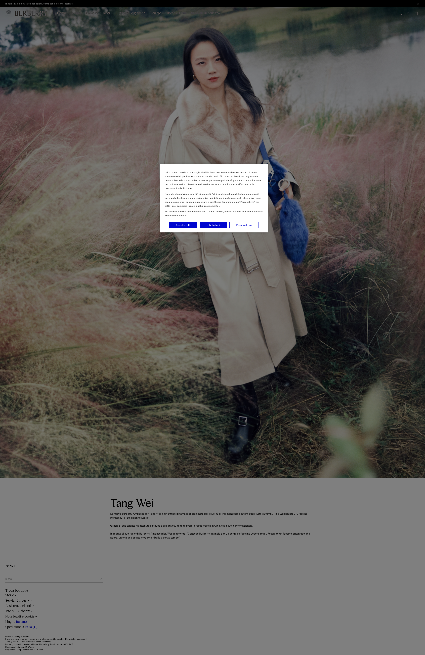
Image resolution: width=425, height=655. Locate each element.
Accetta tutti (183, 225)
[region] (214, 198)
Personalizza (244, 225)
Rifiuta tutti (213, 225)
